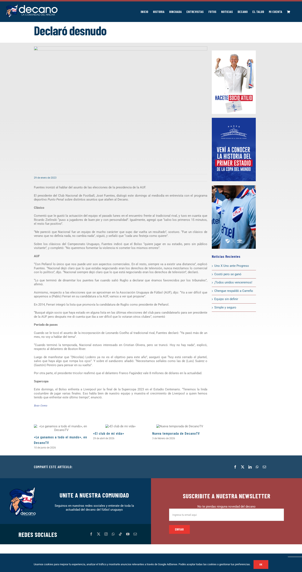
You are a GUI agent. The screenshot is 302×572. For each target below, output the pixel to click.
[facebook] (91, 534)
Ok (260, 564)
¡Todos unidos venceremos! (233, 282)
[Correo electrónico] (264, 467)
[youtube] (127, 534)
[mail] (135, 534)
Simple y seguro (225, 307)
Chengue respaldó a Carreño (233, 291)
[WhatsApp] (257, 467)
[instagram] (106, 534)
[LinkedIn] (250, 467)
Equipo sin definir (226, 299)
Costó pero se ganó (227, 274)
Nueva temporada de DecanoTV (176, 433)
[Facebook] (235, 467)
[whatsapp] (113, 534)
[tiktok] (120, 534)
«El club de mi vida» (108, 433)
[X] (242, 467)
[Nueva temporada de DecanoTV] (179, 426)
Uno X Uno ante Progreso (231, 266)
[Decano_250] (234, 187)
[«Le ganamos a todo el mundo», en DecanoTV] (61, 428)
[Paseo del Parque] (234, 119)
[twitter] (98, 534)
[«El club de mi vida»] (120, 426)
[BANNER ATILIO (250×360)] (234, 52)
